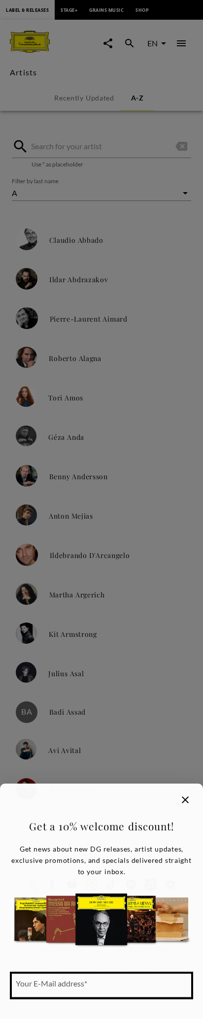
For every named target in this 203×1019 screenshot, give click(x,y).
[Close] (185, 800)
